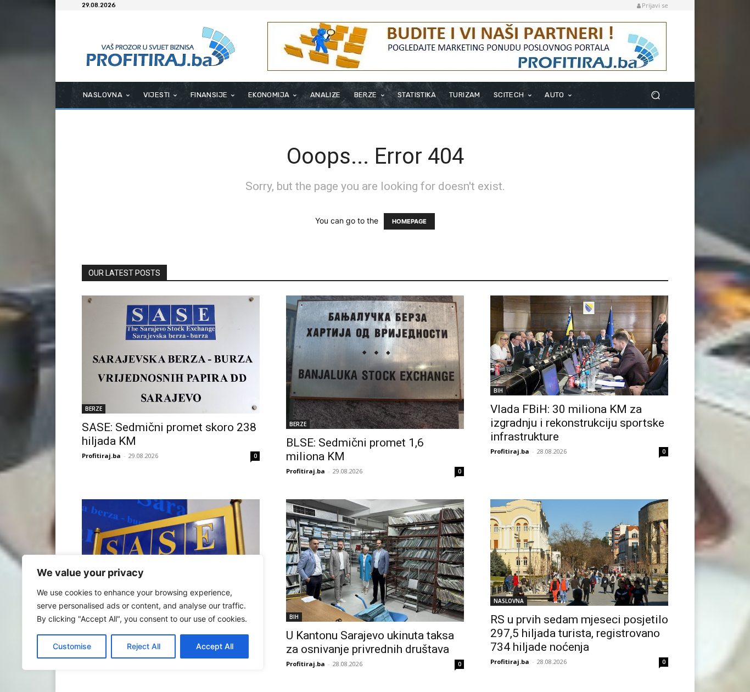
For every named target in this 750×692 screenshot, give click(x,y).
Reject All (143, 646)
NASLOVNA (509, 601)
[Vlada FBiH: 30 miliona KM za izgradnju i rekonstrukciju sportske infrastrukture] (579, 345)
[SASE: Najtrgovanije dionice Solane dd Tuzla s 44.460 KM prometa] (171, 552)
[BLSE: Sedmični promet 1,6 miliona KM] (375, 362)
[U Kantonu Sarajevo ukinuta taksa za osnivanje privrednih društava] (375, 560)
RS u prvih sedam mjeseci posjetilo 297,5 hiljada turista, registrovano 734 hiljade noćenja (579, 633)
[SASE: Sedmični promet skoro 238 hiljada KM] (171, 354)
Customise (72, 646)
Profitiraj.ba (101, 455)
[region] (143, 612)
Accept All (214, 646)
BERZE (93, 408)
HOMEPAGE (409, 221)
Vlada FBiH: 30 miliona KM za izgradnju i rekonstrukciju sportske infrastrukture (577, 423)
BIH (498, 390)
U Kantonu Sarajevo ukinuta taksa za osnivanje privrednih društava (370, 642)
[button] (655, 95)
